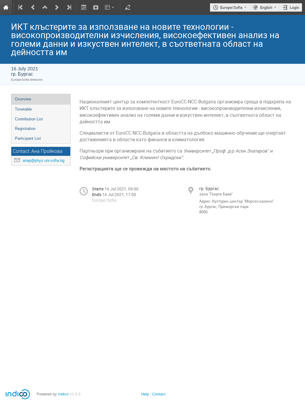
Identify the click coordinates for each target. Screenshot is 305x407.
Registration (25, 128)
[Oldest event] (21, 7)
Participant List (28, 138)
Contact (159, 394)
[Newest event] (68, 7)
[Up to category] (45, 7)
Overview (23, 99)
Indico (63, 394)
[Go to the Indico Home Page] (6, 7)
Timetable (23, 109)
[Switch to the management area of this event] (128, 7)
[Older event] (33, 7)
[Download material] (96, 7)
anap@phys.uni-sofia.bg (43, 160)
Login (294, 7)
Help (145, 394)
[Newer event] (57, 7)
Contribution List (29, 119)
